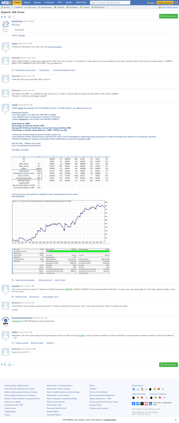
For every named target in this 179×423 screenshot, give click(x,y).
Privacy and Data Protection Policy (104, 402)
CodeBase (19, 7)
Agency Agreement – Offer (101, 398)
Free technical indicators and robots (19, 389)
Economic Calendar (158, 394)
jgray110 (15, 286)
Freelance (49, 2)
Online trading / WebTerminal (16, 386)
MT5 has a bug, (34, 297)
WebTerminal (99, 7)
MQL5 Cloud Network (56, 402)
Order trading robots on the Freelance (20, 395)
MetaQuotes (17, 21)
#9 (31, 332)
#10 (34, 349)
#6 (33, 286)
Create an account (165, 3)
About (92, 386)
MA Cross (16, 24)
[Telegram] (137, 403)
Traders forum (10, 408)
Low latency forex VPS (13, 405)
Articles (7, 7)
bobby (15, 43)
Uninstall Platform (54, 415)
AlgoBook (60, 7)
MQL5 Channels (139, 394)
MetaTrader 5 (137, 386)
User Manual (58, 395)
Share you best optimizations (25, 280)
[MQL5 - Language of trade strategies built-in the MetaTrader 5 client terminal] (6, 2)
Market (27, 2)
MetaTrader (81, 2)
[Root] (2, 17)
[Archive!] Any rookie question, (26, 70)
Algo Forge (32, 7)
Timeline (93, 389)
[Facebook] (133, 403)
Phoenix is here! (21, 297)
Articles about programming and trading (20, 392)
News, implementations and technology (63, 392)
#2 (33, 58)
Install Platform (53, 411)
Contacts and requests (99, 408)
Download (57, 408)
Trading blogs (10, 411)
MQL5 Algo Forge (54, 405)
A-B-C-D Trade (60, 280)
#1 (31, 43)
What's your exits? (37, 343)
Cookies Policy (96, 405)
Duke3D (21, 35)
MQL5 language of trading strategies (62, 398)
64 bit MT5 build (45, 70)
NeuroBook (73, 7)
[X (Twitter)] (142, 403)
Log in (152, 3)
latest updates (58, 389)
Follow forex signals (12, 402)
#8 (46, 318)
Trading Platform (59, 386)
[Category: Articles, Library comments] (5, 17)
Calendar (86, 7)
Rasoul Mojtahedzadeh (22, 318)
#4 (33, 90)
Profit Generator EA (45, 280)
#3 (33, 76)
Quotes (69, 2)
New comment (170, 16)
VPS (60, 2)
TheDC (15, 105)
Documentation (46, 7)
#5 (31, 105)
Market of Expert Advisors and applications (22, 398)
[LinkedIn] (150, 403)
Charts (7, 415)
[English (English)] (176, 1)
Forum (17, 2)
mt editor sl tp (51, 343)
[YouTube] (146, 403)
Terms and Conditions (99, 392)
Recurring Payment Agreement (102, 395)
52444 (14, 332)
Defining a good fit (21, 343)
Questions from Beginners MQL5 (64, 70)
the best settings (55, 47)
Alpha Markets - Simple (51, 297)
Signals (37, 2)
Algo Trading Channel (170, 7)
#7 (33, 303)
